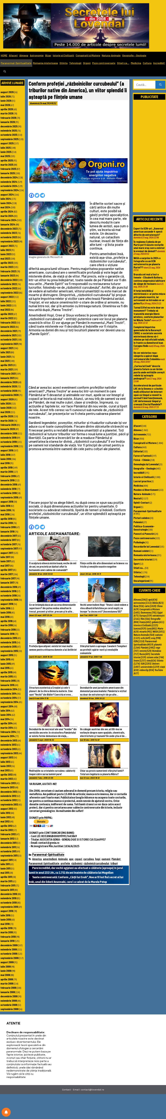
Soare (140, 660)
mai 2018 (5, 514)
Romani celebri (141, 550)
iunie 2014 (5, 714)
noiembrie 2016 (8, 591)
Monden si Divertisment (146, 489)
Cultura (147, 62)
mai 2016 (5, 616)
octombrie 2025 (8, 134)
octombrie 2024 (9, 185)
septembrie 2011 (9, 855)
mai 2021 (5, 360)
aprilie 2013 (6, 774)
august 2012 (6, 808)
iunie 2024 (6, 203)
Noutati (138, 498)
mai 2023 (5, 258)
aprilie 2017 (6, 569)
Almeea (23, 55)
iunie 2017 (5, 561)
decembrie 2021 (8, 330)
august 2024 (7, 194)
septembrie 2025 (9, 139)
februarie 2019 (8, 476)
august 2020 (7, 399)
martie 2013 (6, 778)
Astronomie (37, 55)
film (145, 618)
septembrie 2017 (9, 548)
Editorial (138, 451)
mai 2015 (5, 667)
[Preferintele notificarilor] (6, 1112)
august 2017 (6, 552)
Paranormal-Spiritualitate (16, 62)
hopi (97, 859)
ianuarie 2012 (7, 838)
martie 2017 (6, 574)
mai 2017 (5, 565)
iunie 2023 (5, 254)
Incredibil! (159, 62)
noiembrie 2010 (8, 898)
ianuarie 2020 (7, 429)
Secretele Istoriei (143, 559)
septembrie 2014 (9, 701)
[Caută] (160, 85)
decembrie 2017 (8, 535)
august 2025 (7, 143)
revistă (145, 650)
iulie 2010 (5, 915)
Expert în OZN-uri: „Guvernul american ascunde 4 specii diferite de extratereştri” (148, 231)
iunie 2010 (5, 919)
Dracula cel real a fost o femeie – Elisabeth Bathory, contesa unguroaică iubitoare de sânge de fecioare (149, 279)
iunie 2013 (5, 765)
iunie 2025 (5, 151)
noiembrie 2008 (8, 1000)
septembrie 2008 (9, 1009)
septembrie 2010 (9, 906)
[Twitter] (37, 195)
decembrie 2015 (8, 637)
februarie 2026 (8, 117)
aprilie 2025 (6, 160)
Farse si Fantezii (142, 455)
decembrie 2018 (8, 484)
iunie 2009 (5, 970)
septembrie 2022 (9, 292)
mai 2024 (5, 207)
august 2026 (7, 92)
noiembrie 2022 (8, 284)
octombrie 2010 (8, 902)
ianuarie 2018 (7, 531)
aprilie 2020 (6, 416)
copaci (78, 859)
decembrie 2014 (8, 689)
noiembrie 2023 (8, 232)
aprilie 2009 (6, 979)
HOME (4, 55)
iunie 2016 (5, 612)
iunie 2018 (5, 510)
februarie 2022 (8, 322)
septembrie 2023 (9, 241)
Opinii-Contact (141, 502)
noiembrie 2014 (8, 693)
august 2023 (7, 245)
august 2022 (7, 296)
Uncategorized (141, 580)
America (37, 859)
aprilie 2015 (6, 672)
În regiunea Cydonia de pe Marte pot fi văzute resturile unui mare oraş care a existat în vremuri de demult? (149, 246)
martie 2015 (6, 676)
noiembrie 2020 (8, 386)
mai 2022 (5, 309)
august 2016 (6, 603)
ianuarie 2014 (7, 736)
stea (151, 660)
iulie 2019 (5, 454)
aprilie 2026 (6, 109)
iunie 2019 (5, 458)
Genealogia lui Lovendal (146, 464)
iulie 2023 (5, 249)
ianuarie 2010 (7, 940)
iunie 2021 (5, 356)
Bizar (48, 55)
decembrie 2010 (8, 893)
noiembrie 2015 (8, 642)
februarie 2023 (8, 271)
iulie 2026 (5, 96)
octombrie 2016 (8, 595)
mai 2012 (5, 821)
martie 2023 (6, 266)
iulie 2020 (5, 403)
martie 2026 (6, 113)
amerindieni (50, 859)
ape (71, 859)
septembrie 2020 (9, 394)
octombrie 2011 (8, 851)
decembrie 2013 (8, 740)
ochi (145, 638)
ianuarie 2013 (7, 787)
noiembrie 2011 (8, 847)
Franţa (145, 622)
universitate (150, 666)
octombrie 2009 (8, 953)
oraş (156, 638)
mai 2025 (5, 156)
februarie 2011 (7, 885)
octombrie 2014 (8, 697)
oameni (105, 859)
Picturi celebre (141, 517)
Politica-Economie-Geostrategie (144, 528)
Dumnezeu (149, 612)
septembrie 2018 (9, 497)
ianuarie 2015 (7, 685)
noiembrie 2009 (8, 949)
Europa (145, 615)
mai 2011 (4, 872)
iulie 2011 (5, 864)
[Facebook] (31, 195)
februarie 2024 (8, 220)
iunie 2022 (5, 305)
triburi (114, 863)
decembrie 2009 (9, 945)
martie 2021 (6, 369)
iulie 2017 (5, 557)
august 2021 (6, 348)
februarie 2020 (8, 424)
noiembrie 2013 (8, 744)
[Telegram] (42, 195)
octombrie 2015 (8, 646)
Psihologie (139, 542)
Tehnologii (75, 62)
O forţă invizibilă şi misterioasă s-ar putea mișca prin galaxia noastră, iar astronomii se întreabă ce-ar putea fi (149, 297)
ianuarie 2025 (7, 173)
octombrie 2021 (8, 339)
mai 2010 (5, 923)
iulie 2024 (5, 198)
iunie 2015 (5, 663)
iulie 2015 (5, 659)
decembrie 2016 (8, 586)
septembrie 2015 (9, 650)
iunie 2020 (5, 407)
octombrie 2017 (8, 544)
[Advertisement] (78, 132)
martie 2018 (6, 522)
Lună (152, 628)
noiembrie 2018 (8, 488)
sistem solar (155, 657)
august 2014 (6, 706)
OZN (139, 641)
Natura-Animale (111, 55)
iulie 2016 (5, 608)
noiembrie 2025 (8, 130)
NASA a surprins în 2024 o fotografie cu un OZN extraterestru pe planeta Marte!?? (147, 262)
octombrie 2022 (8, 288)
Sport (136, 563)
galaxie (158, 622)
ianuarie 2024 (7, 224)
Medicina (136, 62)
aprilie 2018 (6, 518)
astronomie (143, 602)
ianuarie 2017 (7, 582)
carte (150, 606)
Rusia (144, 654)
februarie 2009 (8, 987)
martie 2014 (6, 727)
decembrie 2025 (9, 126)
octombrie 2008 (8, 1004)
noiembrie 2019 (8, 437)
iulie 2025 (5, 147)
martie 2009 (6, 983)
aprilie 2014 (6, 723)
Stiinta (63, 62)
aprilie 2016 (6, 621)
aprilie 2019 (6, 467)
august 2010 (6, 910)
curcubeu (88, 859)
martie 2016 (6, 625)
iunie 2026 (5, 100)
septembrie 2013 (9, 753)
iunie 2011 (5, 868)
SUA (146, 663)
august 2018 (6, 501)
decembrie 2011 (8, 842)
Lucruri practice (142, 481)
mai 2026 (5, 105)
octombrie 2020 (8, 390)
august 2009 (7, 962)
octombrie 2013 (8, 749)
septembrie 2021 (9, 343)
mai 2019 (5, 463)
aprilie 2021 (6, 365)
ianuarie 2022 (7, 326)
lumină (140, 628)
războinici (76, 863)
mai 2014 (5, 719)
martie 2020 (6, 420)
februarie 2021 (8, 373)
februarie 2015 (8, 680)
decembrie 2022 (9, 279)
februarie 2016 (8, 629)
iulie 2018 (5, 505)
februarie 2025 (8, 168)
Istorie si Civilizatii (63, 55)
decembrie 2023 (9, 228)
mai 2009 (5, 974)
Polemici (138, 522)
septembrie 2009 (9, 957)
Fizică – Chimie (142, 459)
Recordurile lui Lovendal (146, 546)
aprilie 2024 (6, 211)
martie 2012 (6, 829)
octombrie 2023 (8, 237)
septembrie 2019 (9, 446)
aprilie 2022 (6, 313)
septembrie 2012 (9, 804)
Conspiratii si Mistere (88, 55)
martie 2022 (6, 318)
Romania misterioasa (45, 62)
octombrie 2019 (8, 441)
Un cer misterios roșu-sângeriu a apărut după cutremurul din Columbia (147, 356)
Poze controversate (103, 62)
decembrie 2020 (9, 382)
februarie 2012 (8, 834)
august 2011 (6, 859)
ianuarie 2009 (7, 992)
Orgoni (87, 62)
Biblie (158, 602)
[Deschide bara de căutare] (4, 71)
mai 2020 (5, 412)
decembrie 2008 (9, 996)
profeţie (65, 863)
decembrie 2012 (8, 791)
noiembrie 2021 (8, 335)
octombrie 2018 (8, 493)
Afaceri (13, 55)
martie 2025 (6, 164)
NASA (159, 631)
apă (152, 599)
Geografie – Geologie (134, 55)
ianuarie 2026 (7, 121)
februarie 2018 (8, 527)
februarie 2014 (8, 731)
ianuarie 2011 (7, 889)
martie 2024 (7, 215)
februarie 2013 (8, 783)
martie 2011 (6, 881)
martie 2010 (6, 932)
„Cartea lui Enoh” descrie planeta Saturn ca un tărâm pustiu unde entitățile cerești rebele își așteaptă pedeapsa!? (149, 372)
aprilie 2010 (6, 928)
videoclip (146, 670)
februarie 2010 (8, 936)
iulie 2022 (5, 301)
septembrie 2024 (9, 190)
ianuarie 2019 (7, 480)
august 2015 (6, 655)
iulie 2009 (5, 966)
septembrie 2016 (9, 599)
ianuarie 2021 (7, 377)
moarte (145, 631)
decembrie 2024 (9, 177)
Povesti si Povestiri (144, 533)
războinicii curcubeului (96, 863)
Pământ (116, 859)
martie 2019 (6, 471)
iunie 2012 (5, 817)
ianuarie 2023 (7, 275)
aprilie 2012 (6, 825)
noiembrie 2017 (8, 539)
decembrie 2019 (8, 433)
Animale (63, 859)
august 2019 (6, 450)
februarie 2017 (8, 578)
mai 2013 (5, 770)
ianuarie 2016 (7, 633)
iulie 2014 (5, 710)
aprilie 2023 (6, 262)
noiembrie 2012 (8, 795)
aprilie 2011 (6, 876)
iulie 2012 (5, 812)
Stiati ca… (123, 62)
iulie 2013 (5, 761)
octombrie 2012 (8, 800)
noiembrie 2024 (8, 181)
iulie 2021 (5, 352)
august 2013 (6, 757)
